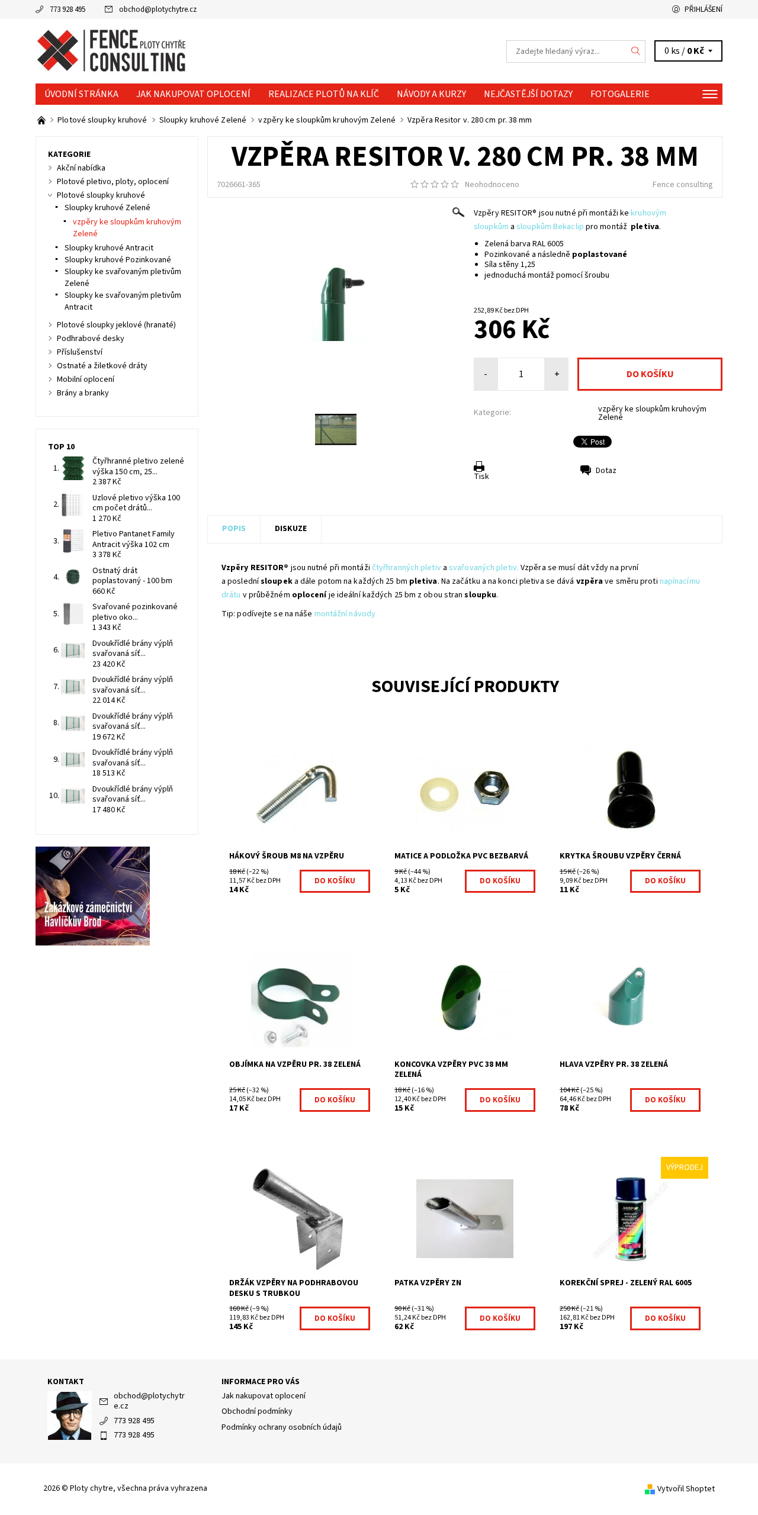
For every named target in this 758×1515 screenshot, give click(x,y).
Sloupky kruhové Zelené (107, 208)
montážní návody (345, 614)
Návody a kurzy (431, 94)
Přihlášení (703, 9)
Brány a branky (83, 393)
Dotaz (606, 471)
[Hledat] (636, 51)
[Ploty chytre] (113, 50)
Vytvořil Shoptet (686, 1489)
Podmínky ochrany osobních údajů (281, 1427)
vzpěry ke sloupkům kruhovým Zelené (652, 413)
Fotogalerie (620, 94)
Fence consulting (683, 185)
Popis (234, 529)
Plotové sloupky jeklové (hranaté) (116, 325)
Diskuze (291, 529)
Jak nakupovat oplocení (193, 94)
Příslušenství (79, 352)
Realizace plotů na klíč (323, 94)
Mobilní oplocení (85, 379)
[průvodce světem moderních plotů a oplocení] (42, 120)
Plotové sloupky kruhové (101, 195)
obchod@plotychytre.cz (158, 9)
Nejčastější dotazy (528, 94)
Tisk (481, 477)
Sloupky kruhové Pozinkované (118, 260)
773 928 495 (67, 9)
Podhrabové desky (90, 339)
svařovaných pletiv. (484, 568)
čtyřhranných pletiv (406, 568)
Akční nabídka (81, 168)
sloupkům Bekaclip (550, 227)
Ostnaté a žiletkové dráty (102, 366)
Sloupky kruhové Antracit (109, 248)
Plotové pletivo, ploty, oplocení (113, 182)
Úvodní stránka (81, 94)
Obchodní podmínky (257, 1411)
